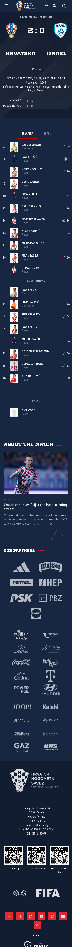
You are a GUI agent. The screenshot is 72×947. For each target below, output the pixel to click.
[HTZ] (21, 635)
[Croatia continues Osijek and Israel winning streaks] (36, 473)
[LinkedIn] (63, 916)
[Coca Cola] (21, 662)
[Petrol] (21, 582)
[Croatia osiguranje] (21, 649)
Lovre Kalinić (30, 302)
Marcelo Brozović (33, 219)
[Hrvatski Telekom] (50, 676)
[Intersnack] (50, 662)
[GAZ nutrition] (21, 747)
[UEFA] (20, 892)
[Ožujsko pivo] (50, 567)
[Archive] (63, 5)
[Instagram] (31, 916)
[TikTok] (37, 925)
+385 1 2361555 (38, 821)
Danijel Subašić (31, 145)
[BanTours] (21, 733)
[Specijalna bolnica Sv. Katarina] (50, 733)
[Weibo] (52, 916)
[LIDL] (36, 613)
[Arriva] (50, 720)
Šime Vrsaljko (31, 314)
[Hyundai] (50, 689)
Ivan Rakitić (29, 327)
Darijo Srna (29, 206)
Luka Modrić (30, 194)
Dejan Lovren (30, 182)
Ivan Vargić (29, 290)
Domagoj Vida (30, 268)
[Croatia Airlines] (50, 649)
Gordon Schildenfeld (35, 351)
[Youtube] (41, 916)
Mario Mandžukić (33, 243)
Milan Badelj (30, 255)
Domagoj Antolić (32, 364)
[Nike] (21, 567)
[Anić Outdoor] (21, 720)
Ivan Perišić (29, 157)
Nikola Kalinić (31, 231)
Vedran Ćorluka (32, 169)
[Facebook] (9, 916)
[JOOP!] (21, 706)
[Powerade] (21, 689)
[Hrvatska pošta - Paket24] (50, 635)
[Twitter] (20, 916)
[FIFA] (48, 892)
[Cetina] (21, 676)
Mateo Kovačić (31, 339)
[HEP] (50, 582)
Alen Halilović (31, 376)
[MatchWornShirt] (50, 747)
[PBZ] (50, 598)
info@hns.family (40, 825)
